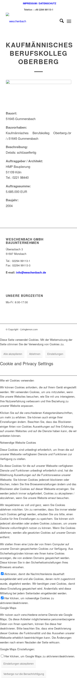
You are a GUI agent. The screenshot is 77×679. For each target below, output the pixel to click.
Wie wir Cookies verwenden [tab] (17, 380)
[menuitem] (39, 3)
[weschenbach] (32, 21)
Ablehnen (34, 354)
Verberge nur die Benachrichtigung (23, 674)
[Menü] (69, 21)
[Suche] (59, 21)
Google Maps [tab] (8, 608)
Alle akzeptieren (12, 354)
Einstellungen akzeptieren (18, 663)
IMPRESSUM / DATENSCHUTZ (39, 3)
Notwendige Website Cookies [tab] (18, 442)
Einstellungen (55, 354)
